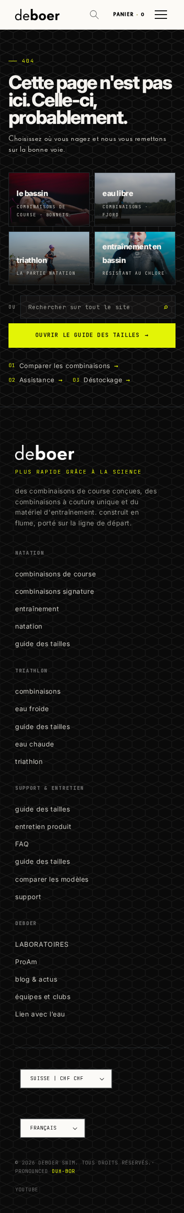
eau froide (32, 709)
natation (28, 626)
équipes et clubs (43, 996)
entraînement (37, 609)
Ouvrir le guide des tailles (92, 335)
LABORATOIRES (41, 944)
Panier (128, 14)
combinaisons (37, 691)
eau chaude (34, 744)
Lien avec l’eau (40, 1014)
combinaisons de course (55, 574)
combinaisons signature (54, 591)
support (28, 897)
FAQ (22, 844)
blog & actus (36, 979)
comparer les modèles (52, 879)
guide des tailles (42, 643)
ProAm (26, 962)
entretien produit (43, 826)
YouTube (26, 1189)
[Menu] (161, 15)
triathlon (28, 761)
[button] (94, 14)
